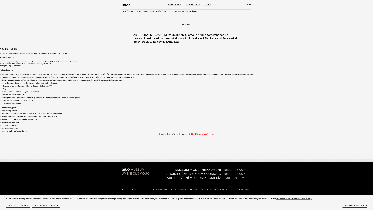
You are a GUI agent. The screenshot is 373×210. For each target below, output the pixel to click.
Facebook (162, 189)
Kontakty (130, 189)
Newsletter (193, 5)
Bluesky (222, 189)
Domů (125, 11)
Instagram (180, 189)
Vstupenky (174, 5)
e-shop (207, 5)
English (244, 189)
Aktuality (137, 11)
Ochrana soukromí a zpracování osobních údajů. (294, 199)
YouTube (198, 189)
